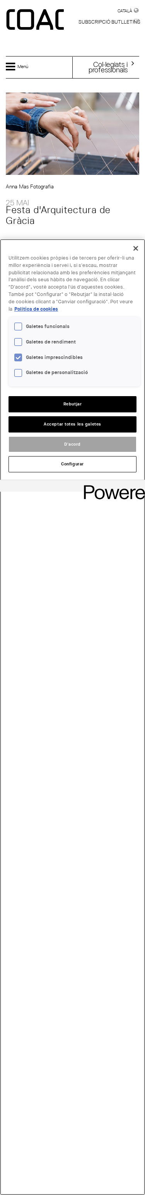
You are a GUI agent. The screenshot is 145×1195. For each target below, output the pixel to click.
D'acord (72, 444)
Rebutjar (72, 404)
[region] (72, 717)
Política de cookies (36, 309)
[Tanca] (135, 248)
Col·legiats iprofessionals (108, 67)
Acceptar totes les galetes (72, 424)
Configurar (72, 464)
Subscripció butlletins (109, 22)
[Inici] (36, 20)
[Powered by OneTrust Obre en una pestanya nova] (111, 487)
